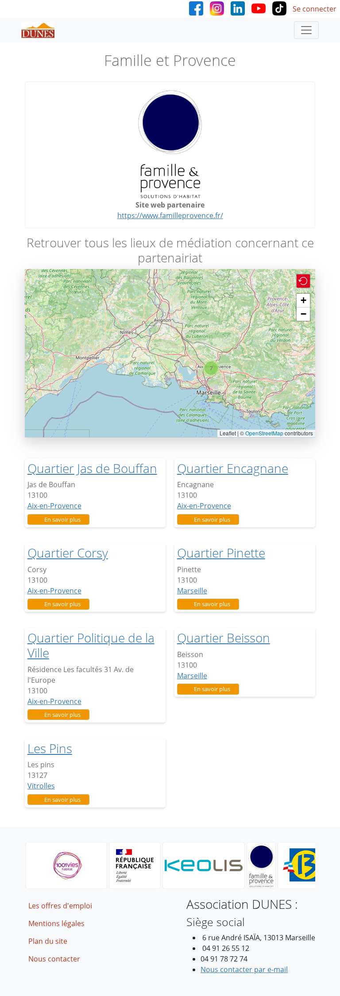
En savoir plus (62, 519)
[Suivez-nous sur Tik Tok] (279, 7)
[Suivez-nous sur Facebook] (196, 7)
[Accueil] (41, 30)
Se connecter (314, 9)
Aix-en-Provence (54, 506)
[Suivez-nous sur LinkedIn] (238, 7)
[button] (211, 368)
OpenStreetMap (264, 433)
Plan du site (47, 941)
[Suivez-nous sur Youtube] (258, 7)
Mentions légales (56, 923)
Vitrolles (41, 786)
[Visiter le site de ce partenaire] (170, 144)
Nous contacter (54, 959)
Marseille (192, 591)
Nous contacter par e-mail (244, 969)
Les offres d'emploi (60, 906)
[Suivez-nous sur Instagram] (217, 7)
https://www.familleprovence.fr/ (170, 215)
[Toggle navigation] (306, 30)
